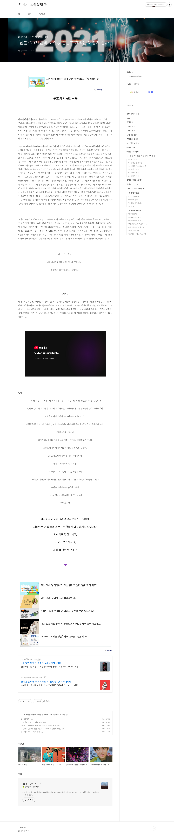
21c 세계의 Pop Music (136, 166)
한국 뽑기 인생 (133, 199)
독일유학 (129, 122)
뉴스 (128, 118)
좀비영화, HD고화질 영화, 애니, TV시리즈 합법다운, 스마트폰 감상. (49, 684)
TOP (154, 828)
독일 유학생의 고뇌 (45, 714)
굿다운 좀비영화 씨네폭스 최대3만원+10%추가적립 (46, 681)
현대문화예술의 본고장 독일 (137, 224)
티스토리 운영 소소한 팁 (135, 188)
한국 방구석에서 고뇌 (135, 203)
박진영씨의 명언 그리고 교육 (31, 722)
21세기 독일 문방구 (28, 714)
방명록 (42, 14)
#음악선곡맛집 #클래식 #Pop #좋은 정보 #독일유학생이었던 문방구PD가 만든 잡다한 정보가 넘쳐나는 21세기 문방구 (61, 793)
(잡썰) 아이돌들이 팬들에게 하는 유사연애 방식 (38, 725)
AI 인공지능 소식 (132, 143)
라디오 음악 (130, 130)
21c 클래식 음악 (133, 176)
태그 (30, 14)
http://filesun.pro (28, 659)
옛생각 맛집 (131, 184)
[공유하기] (26, 701)
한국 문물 (131, 206)
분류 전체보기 (131, 113)
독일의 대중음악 (133, 230)
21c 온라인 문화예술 (135, 162)
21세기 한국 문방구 (133, 192)
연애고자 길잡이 (132, 139)
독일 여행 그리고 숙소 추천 (137, 234)
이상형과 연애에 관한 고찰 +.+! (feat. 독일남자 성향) (41, 728)
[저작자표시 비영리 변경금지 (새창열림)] (46, 701)
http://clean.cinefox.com (31, 678)
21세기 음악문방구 (32, 5)
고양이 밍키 (130, 126)
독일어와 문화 (132, 214)
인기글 (136, 83)
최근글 (128, 83)
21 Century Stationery (134, 76)
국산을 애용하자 (132, 151)
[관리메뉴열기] (169, 4)
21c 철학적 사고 (133, 169)
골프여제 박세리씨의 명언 (30, 731)
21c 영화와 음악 (133, 172)
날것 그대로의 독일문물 (136, 227)
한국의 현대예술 (133, 196)
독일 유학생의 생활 (134, 220)
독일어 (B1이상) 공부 (134, 180)
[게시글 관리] (29, 701)
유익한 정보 (130, 147)
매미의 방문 (25, 719)
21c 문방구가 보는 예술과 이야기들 (139, 155)
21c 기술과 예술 (133, 159)
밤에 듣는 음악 (131, 134)
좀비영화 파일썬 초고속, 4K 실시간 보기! (41, 663)
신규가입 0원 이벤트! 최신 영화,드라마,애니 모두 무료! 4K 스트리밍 (50, 666)
